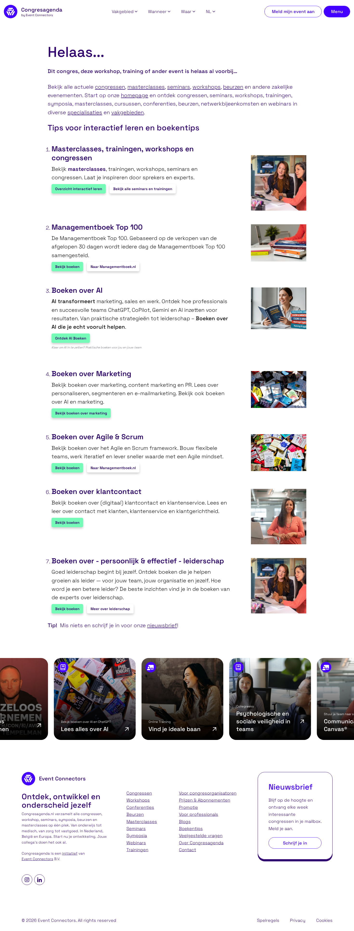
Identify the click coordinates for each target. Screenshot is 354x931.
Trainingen (137, 849)
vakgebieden (127, 112)
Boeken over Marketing (91, 373)
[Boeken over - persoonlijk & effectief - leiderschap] (276, 585)
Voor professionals (198, 814)
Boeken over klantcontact (97, 491)
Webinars (136, 842)
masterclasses (146, 86)
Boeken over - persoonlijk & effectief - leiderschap (138, 560)
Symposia (136, 835)
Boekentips (191, 828)
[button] (125, 11)
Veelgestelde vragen (201, 835)
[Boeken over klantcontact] (276, 516)
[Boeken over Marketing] (276, 389)
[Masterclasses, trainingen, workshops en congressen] (276, 183)
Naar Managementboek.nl (113, 266)
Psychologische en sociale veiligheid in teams (228, 721)
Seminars (136, 828)
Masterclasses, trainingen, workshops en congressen (123, 153)
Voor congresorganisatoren (207, 793)
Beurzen (135, 814)
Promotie (188, 807)
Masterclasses (141, 821)
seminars (178, 86)
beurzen (233, 86)
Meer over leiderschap (110, 608)
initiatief (70, 853)
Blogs (185, 821)
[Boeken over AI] (276, 308)
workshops (206, 86)
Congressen (139, 793)
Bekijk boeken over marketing (81, 413)
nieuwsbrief (162, 625)
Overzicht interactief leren (78, 188)
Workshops (138, 800)
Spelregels (268, 920)
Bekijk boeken (67, 266)
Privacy (297, 920)
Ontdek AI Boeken (70, 338)
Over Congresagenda (201, 842)
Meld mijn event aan (293, 11)
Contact (187, 849)
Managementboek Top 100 (97, 227)
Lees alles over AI (49, 729)
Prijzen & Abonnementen (204, 800)
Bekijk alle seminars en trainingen (142, 188)
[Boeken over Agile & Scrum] (276, 452)
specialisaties (84, 112)
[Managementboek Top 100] (276, 242)
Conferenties (140, 807)
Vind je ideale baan (139, 729)
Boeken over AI (77, 290)
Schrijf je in (295, 843)
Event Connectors (37, 859)
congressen (110, 86)
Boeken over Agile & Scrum (98, 436)
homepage (134, 95)
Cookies (324, 920)
